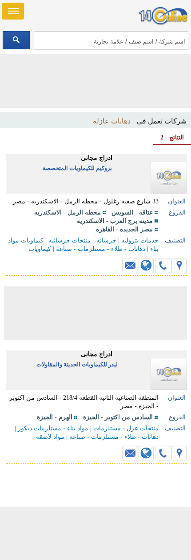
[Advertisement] (95, 533)
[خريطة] (179, 265)
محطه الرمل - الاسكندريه (67, 212)
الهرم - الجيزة (54, 417)
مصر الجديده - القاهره (124, 229)
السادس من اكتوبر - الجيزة (118, 417)
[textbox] (111, 40)
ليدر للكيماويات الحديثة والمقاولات (77, 364)
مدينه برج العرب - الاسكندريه (115, 221)
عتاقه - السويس (132, 212)
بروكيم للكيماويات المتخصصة (77, 168)
